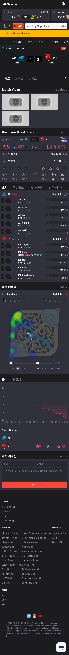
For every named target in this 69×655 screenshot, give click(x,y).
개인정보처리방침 (59, 533)
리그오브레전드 (8, 533)
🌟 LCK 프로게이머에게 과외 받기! (17, 33)
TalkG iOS (27, 573)
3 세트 (33, 78)
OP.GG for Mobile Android (35, 533)
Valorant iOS (28, 555)
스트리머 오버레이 (10, 564)
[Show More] (17, 4)
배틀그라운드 (7, 551)
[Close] (64, 33)
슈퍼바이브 (7, 555)
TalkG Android (29, 569)
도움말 (54, 537)
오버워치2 (6, 546)
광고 (4, 599)
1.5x (24, 368)
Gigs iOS (26, 564)
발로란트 (6, 542)
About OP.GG (8, 507)
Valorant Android (30, 551)
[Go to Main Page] (8, 4)
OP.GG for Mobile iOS (32, 537)
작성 (34, 485)
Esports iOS (28, 582)
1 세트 (6, 78)
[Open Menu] (63, 4)
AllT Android (28, 542)
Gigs (4, 582)
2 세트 (19, 78)
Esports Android (30, 578)
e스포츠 (5, 578)
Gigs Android (28, 560)
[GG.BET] (18, 26)
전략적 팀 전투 (8, 537)
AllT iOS (26, 546)
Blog (4, 516)
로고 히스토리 (8, 520)
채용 (4, 604)
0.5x (12, 368)
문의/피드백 (57, 542)
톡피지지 (6, 573)
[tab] (6, 187)
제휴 (4, 595)
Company (7, 511)
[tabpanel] (34, 236)
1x (18, 368)
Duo (4, 569)
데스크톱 (6, 560)
